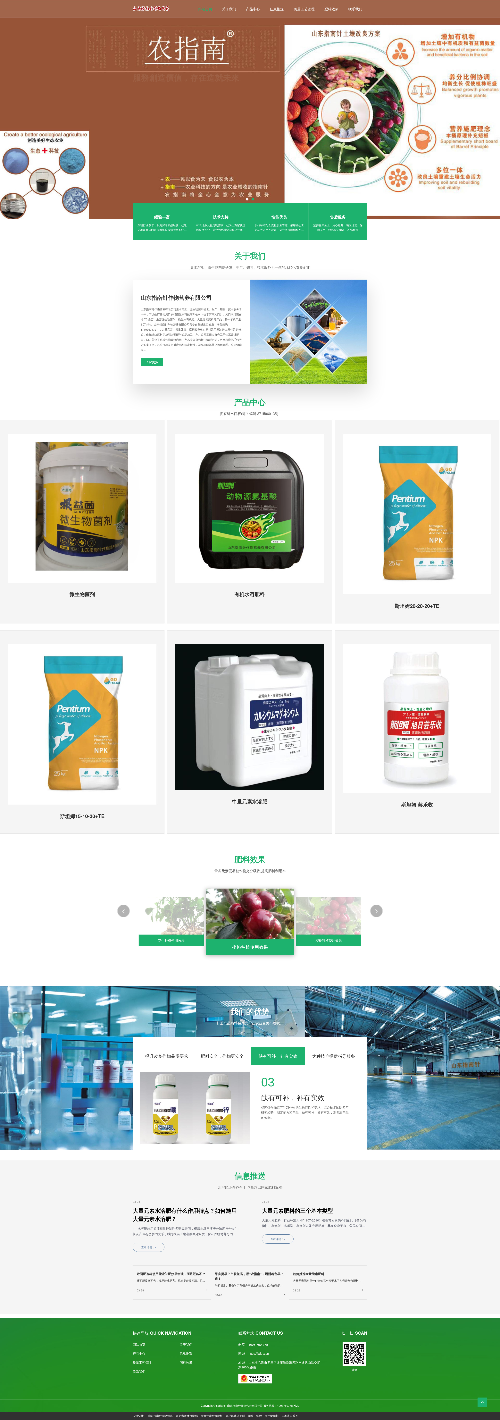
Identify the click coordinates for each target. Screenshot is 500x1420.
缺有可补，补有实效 (278, 1056)
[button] (48, 131)
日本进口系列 (290, 1416)
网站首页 (205, 8)
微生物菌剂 (272, 1416)
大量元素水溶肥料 (212, 1416)
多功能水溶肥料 (235, 1416)
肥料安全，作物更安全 (222, 1056)
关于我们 (229, 8)
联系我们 (355, 8)
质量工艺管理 (304, 8)
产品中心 (253, 8)
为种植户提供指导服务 (333, 1056)
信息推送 (277, 8)
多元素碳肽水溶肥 (187, 1416)
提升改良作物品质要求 (166, 1056)
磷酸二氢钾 (255, 1416)
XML (296, 1405)
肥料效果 (331, 8)
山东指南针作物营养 (160, 1416)
